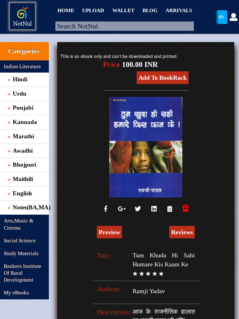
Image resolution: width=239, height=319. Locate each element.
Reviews (182, 232)
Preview (109, 232)
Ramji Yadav (149, 291)
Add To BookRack (162, 77)
